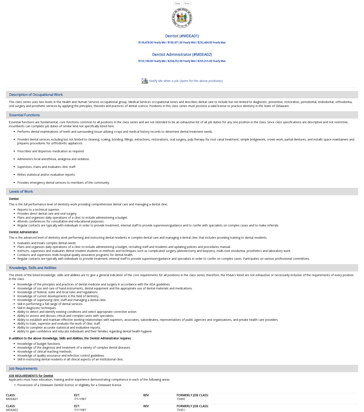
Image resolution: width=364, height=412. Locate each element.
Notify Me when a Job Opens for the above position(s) (185, 81)
